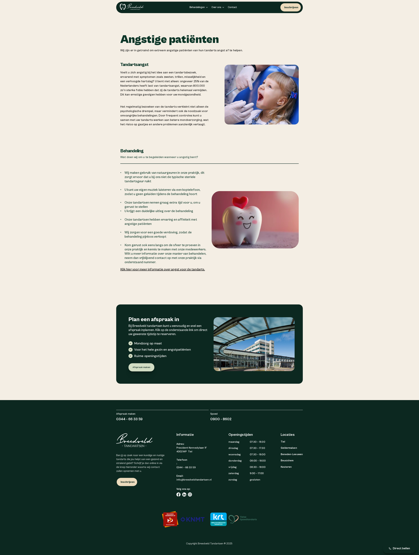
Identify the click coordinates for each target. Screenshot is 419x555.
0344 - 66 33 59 (129, 419)
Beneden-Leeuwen (292, 454)
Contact (232, 7)
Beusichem (287, 460)
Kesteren (286, 467)
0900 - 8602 (221, 419)
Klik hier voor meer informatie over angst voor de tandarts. (162, 269)
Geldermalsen (289, 448)
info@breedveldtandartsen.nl (194, 479)
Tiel (283, 441)
